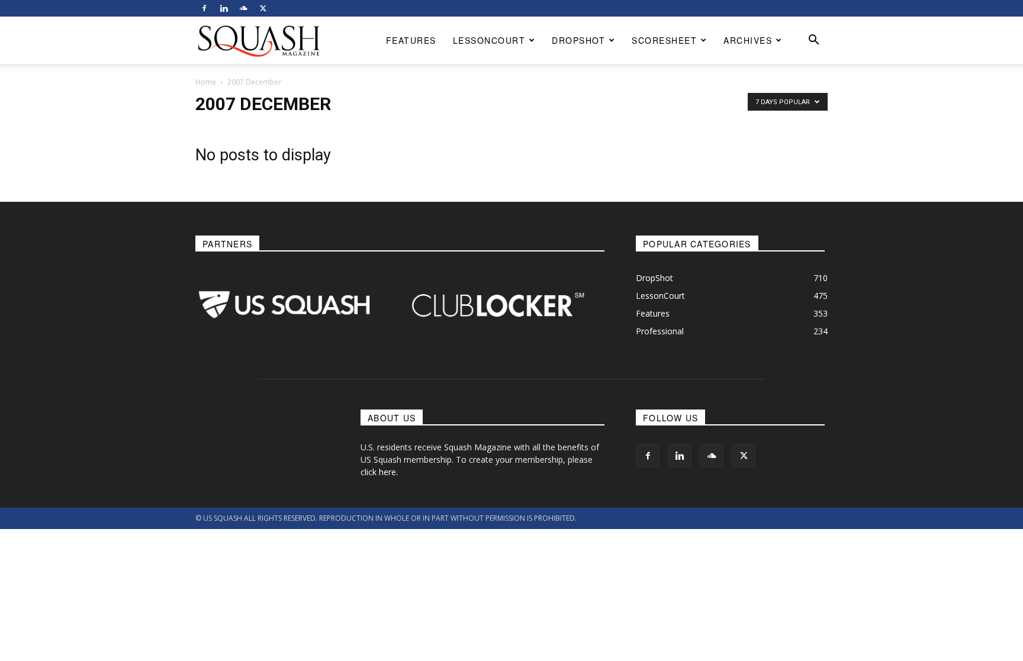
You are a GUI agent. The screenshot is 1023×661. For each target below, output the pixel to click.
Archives (747, 40)
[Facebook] (204, 8)
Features (411, 40)
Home (205, 82)
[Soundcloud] (243, 8)
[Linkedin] (224, 8)
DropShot (578, 40)
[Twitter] (263, 8)
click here (378, 472)
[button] (813, 41)
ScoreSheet (664, 40)
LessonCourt (489, 40)
